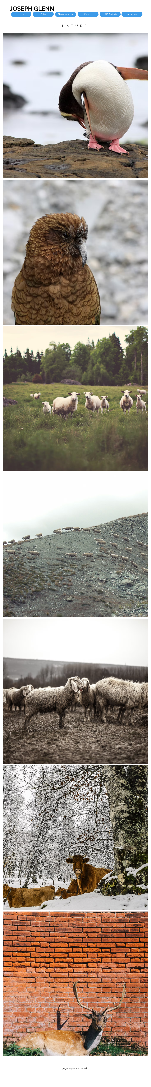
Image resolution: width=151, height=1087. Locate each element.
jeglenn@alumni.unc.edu (75, 1068)
